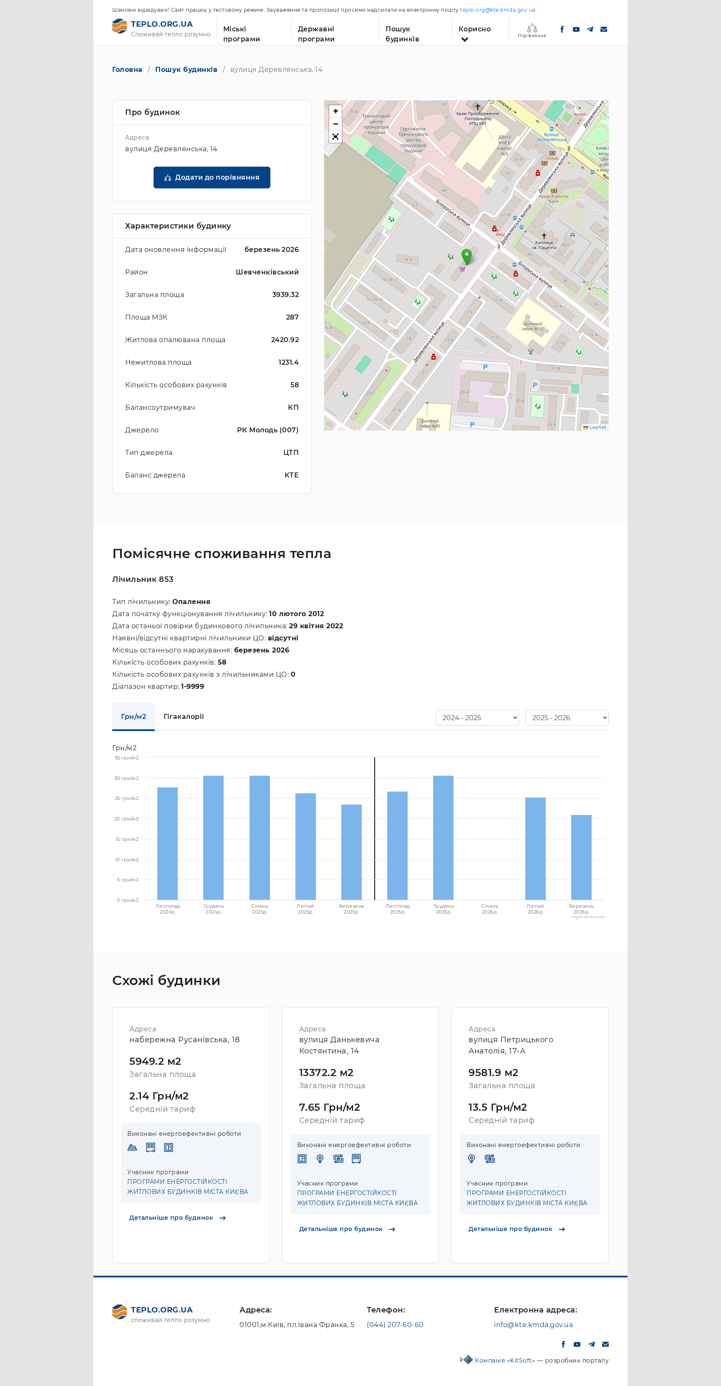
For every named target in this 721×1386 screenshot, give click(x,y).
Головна (127, 70)
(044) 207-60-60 (395, 1325)
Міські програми (241, 32)
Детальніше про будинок (172, 1217)
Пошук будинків (402, 32)
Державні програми (316, 32)
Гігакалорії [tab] (184, 717)
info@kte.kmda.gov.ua (533, 1325)
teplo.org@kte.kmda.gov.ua (498, 10)
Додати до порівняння (217, 177)
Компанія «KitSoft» (506, 1360)
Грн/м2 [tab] (133, 717)
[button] (466, 257)
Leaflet (597, 427)
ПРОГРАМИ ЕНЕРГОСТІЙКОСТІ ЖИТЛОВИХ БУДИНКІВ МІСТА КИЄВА (187, 1187)
